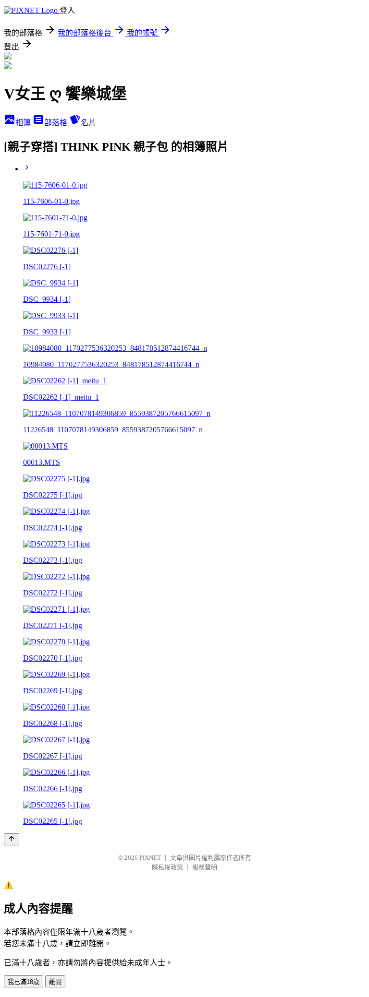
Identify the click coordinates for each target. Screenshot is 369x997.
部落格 (56, 123)
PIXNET (150, 857)
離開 (55, 981)
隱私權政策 (167, 867)
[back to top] (11, 839)
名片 (88, 123)
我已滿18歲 (23, 981)
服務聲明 (204, 867)
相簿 (24, 123)
